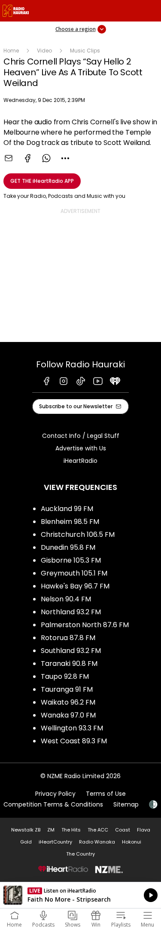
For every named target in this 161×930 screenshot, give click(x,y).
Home (11, 50)
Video (44, 50)
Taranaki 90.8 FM (69, 663)
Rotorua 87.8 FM (68, 638)
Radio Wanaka (97, 841)
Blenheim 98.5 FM (70, 522)
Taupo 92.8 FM (65, 676)
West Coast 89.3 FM (74, 741)
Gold (26, 841)
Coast (122, 829)
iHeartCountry (55, 841)
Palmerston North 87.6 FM (85, 625)
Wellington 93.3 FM (72, 728)
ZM (51, 829)
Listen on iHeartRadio (80, 895)
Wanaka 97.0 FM (68, 715)
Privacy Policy (55, 793)
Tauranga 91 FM (67, 689)
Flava (143, 829)
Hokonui (131, 841)
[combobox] (65, 158)
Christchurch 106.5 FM (78, 534)
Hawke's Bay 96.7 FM (75, 586)
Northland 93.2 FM (71, 612)
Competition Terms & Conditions (53, 804)
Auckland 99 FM (67, 509)
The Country (80, 853)
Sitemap (126, 804)
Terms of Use (106, 793)
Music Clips (85, 50)
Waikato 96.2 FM (68, 702)
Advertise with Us (80, 448)
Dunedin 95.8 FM (68, 547)
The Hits (71, 829)
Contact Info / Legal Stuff (80, 435)
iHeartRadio (80, 460)
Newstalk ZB (25, 829)
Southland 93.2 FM (71, 651)
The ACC (98, 829)
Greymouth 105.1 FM (74, 573)
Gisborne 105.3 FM (71, 560)
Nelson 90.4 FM (66, 599)
